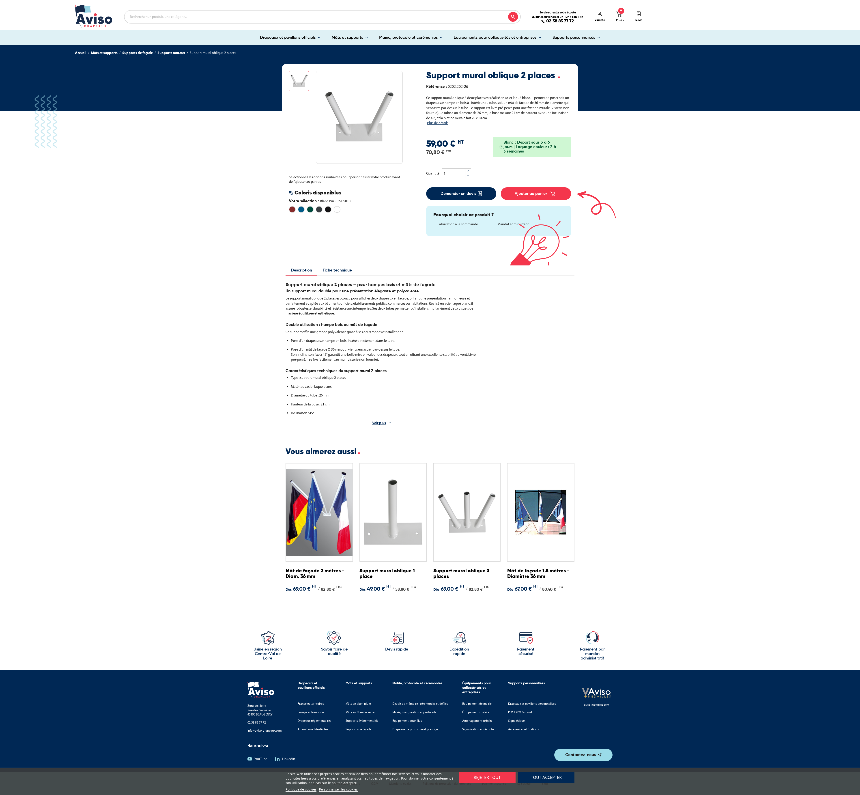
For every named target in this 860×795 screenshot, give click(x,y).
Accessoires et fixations (523, 729)
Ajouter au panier (531, 194)
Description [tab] (301, 270)
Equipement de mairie (477, 704)
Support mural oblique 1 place (387, 574)
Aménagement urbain (477, 721)
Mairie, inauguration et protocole (414, 712)
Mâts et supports (347, 38)
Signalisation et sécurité (478, 729)
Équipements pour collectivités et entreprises (495, 38)
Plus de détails (437, 123)
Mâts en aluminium (358, 704)
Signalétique (516, 721)
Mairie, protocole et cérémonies (408, 38)
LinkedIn (288, 759)
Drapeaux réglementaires (314, 721)
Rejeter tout (487, 777)
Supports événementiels (362, 721)
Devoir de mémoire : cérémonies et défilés (420, 704)
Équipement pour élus (407, 721)
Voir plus (379, 422)
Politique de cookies (301, 789)
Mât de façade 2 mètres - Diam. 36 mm (315, 574)
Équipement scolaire (475, 712)
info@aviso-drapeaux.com (264, 731)
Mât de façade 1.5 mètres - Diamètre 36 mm (538, 574)
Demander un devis (458, 194)
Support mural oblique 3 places (461, 574)
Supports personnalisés (574, 38)
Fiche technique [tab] (337, 270)
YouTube (260, 759)
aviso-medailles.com (596, 705)
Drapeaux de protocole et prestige (415, 729)
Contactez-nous (580, 755)
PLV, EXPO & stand (520, 712)
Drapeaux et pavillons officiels (288, 38)
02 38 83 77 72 (560, 21)
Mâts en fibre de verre (360, 712)
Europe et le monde (311, 712)
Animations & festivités (313, 729)
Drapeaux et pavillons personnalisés (532, 704)
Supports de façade (358, 729)
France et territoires (311, 704)
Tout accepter (546, 777)
